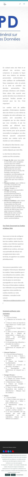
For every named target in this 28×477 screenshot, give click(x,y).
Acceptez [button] (7, 474)
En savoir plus (20, 474)
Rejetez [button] (13, 474)
